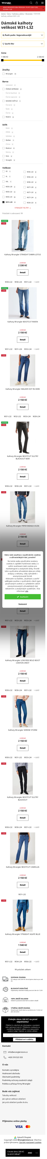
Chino (9, 144)
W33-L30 (18, 620)
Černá (9, 113)
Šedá (9, 109)
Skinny (9, 152)
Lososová (10, 85)
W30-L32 (10, 192)
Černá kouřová (12, 93)
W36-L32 (31, 172)
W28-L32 (31, 203)
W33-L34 (27, 416)
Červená (10, 105)
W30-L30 (10, 187)
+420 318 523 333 (15, 1057)
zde (26, 591)
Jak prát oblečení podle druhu (15, 1102)
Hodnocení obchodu (11, 1073)
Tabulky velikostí (9, 1095)
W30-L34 (10, 197)
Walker (10, 140)
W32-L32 (17, 416)
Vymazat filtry (22, 208)
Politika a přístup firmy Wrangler (16, 1083)
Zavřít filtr (9, 44)
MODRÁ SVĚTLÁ (13, 101)
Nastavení (22, 604)
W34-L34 (18, 961)
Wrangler (11, 74)
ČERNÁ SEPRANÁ (13, 89)
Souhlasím (24, 597)
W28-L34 (36, 416)
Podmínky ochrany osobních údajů (17, 1080)
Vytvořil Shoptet (24, 1137)
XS (8, 171)
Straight (10, 160)
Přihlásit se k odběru (24, 1039)
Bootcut (10, 148)
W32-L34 (27, 349)
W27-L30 (31, 187)
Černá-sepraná (13, 97)
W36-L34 (31, 177)
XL (8, 176)
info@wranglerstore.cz (18, 1052)
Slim (9, 156)
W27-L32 (31, 192)
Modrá (9, 117)
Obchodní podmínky (11, 1077)
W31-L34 (18, 349)
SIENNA (10, 136)
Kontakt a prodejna (10, 1070)
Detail (22, 272)
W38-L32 (31, 182)
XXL (8, 181)
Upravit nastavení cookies (30, 1142)
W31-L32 (10, 202)
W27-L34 (31, 197)
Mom (9, 128)
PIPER (9, 132)
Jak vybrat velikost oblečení (14, 1099)
